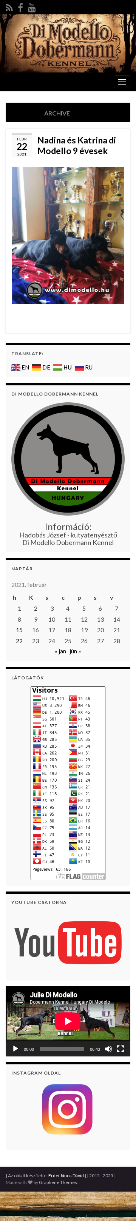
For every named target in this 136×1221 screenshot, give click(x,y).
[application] (68, 1021)
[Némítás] (108, 1049)
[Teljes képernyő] (120, 1049)
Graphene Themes (58, 1182)
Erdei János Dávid (66, 1175)
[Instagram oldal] (68, 1109)
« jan (60, 650)
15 (19, 629)
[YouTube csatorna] (68, 941)
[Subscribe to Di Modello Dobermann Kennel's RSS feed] (9, 6)
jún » (75, 650)
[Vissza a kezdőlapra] (68, 43)
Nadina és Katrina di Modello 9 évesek (76, 145)
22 (19, 640)
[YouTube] (32, 6)
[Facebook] (20, 6)
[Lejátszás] (15, 1049)
